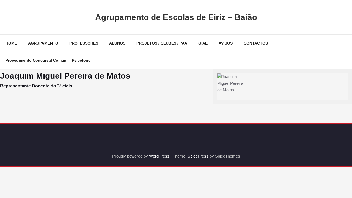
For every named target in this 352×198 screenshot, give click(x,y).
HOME (11, 43)
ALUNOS (117, 43)
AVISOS (226, 43)
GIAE (203, 43)
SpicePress (198, 156)
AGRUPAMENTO (43, 43)
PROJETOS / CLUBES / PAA (161, 43)
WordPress (159, 156)
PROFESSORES (83, 43)
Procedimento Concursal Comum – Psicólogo (48, 60)
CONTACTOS (256, 43)
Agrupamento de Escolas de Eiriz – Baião (176, 17)
